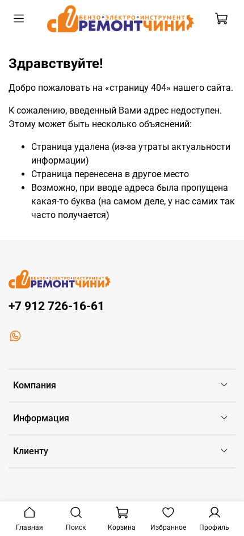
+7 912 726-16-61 (56, 306)
